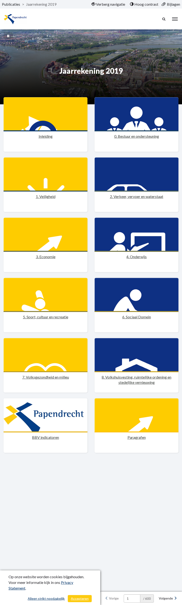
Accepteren (80, 598)
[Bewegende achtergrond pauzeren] (8, 35)
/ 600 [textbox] (147, 598)
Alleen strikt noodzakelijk (46, 598)
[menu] (174, 19)
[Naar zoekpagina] (164, 19)
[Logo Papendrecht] (15, 19)
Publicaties (11, 4)
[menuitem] (108, 4)
